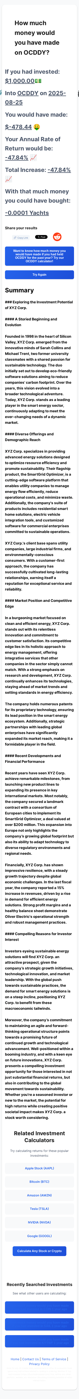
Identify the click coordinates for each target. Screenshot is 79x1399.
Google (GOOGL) (39, 1236)
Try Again (39, 274)
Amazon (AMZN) (39, 1195)
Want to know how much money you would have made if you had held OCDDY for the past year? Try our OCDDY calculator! (39, 256)
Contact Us (30, 1359)
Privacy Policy (39, 1364)
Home (15, 1359)
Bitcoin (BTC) (39, 1182)
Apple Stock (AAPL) (39, 1168)
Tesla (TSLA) (39, 1209)
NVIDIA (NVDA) (39, 1222)
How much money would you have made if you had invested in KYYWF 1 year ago (39, 1341)
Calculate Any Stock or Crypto (39, 1251)
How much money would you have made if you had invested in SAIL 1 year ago (39, 1324)
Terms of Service (54, 1359)
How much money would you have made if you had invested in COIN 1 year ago (39, 1307)
